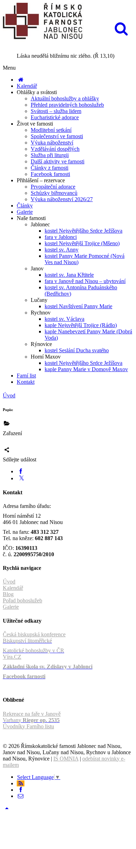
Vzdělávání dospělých (55, 149)
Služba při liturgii (50, 155)
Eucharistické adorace (55, 117)
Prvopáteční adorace (53, 187)
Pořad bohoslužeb (22, 600)
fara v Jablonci (61, 237)
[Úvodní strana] (20, 80)
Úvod (9, 395)
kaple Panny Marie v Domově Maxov (86, 369)
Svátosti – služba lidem (56, 111)
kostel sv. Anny (61, 250)
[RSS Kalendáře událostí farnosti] (20, 783)
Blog (8, 594)
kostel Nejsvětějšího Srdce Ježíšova (83, 231)
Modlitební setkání (51, 130)
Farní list (26, 375)
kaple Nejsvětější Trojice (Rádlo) (81, 325)
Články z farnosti (49, 168)
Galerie (25, 212)
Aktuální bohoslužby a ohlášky (65, 98)
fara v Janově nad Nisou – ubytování (85, 281)
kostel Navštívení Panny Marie (78, 306)
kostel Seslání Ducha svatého (77, 350)
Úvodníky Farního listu (28, 726)
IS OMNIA (65, 759)
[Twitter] (21, 478)
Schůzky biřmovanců (54, 193)
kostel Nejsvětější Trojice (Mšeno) (82, 243)
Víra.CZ (12, 657)
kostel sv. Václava (64, 319)
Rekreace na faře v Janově (32, 714)
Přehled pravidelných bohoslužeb (67, 105)
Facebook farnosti (50, 174)
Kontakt (26, 382)
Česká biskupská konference (34, 634)
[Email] (20, 796)
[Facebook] (20, 471)
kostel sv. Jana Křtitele (69, 275)
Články (25, 205)
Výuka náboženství (52, 143)
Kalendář (27, 86)
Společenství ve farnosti (57, 136)
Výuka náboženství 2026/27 (62, 199)
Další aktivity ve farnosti (57, 161)
